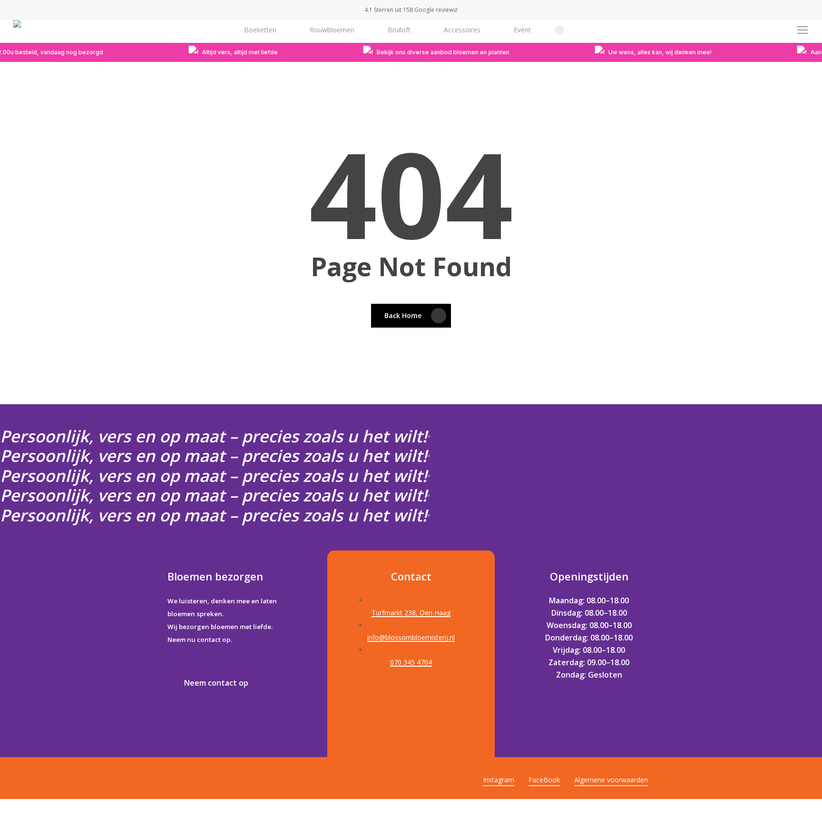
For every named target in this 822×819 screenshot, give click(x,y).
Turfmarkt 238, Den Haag (411, 612)
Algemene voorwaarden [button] (611, 779)
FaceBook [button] (544, 779)
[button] (803, 30)
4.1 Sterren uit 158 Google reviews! (411, 10)
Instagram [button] (498, 779)
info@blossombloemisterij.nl (411, 637)
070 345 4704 (411, 662)
